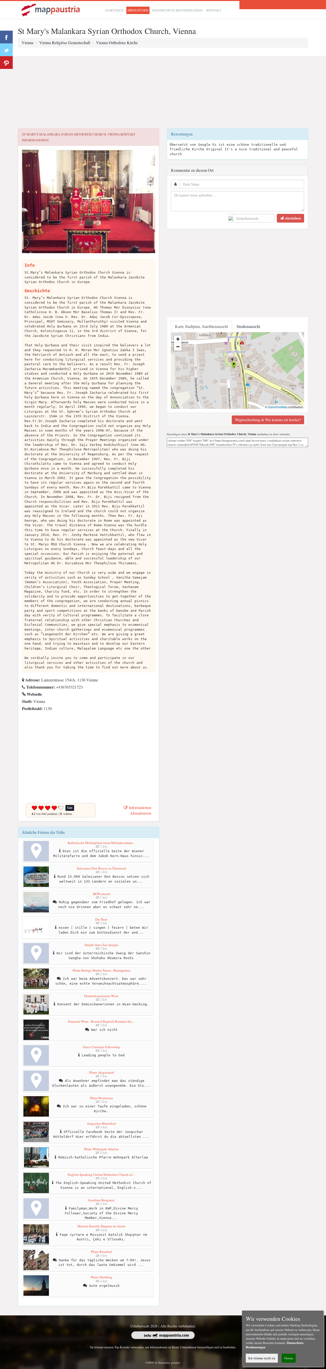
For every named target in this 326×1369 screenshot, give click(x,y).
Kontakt (213, 10)
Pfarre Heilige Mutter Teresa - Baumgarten (101, 970)
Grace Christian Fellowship (101, 1047)
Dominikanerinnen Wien (101, 996)
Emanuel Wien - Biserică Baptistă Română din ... (101, 1021)
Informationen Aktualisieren (139, 810)
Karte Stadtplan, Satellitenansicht (201, 326)
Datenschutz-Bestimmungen (177, 10)
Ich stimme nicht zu (261, 1358)
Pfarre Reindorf (101, 1251)
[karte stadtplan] (51, 9)
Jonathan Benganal (101, 1200)
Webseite (34, 694)
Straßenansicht (248, 326)
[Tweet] (6, 49)
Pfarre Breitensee (101, 1098)
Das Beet (101, 919)
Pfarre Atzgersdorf (101, 1072)
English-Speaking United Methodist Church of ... (101, 1174)
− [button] (178, 347)
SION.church (101, 893)
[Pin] (6, 62)
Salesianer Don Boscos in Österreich (101, 868)
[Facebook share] (6, 37)
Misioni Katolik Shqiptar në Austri (101, 1226)
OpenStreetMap (277, 407)
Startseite (114, 10)
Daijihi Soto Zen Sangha (101, 945)
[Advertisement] (163, 93)
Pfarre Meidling (101, 1277)
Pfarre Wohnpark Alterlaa (101, 1149)
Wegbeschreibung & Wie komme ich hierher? (268, 419)
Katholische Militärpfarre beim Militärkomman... (101, 842)
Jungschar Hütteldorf (101, 1123)
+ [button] (178, 339)
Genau (288, 1358)
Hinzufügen (138, 10)
